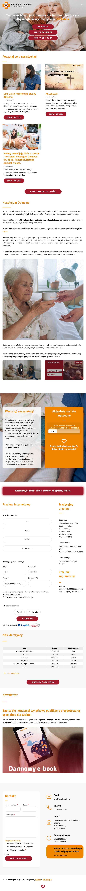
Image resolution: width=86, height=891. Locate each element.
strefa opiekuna (43, 38)
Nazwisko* (32, 566)
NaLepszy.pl (47, 880)
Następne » (15, 673)
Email (7, 855)
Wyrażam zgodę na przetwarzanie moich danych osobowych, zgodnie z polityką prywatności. (20, 846)
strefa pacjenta (43, 32)
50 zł (27, 521)
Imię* (5, 566)
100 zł (27, 530)
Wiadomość (10, 815)
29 (9, 673)
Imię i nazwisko (11, 805)
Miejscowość (33, 578)
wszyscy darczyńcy (43, 682)
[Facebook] (43, 886)
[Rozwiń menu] (81, 5)
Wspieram (27, 619)
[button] (22, 370)
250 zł (27, 539)
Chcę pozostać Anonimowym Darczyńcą (19, 597)
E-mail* (5, 578)
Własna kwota (27, 548)
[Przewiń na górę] (81, 887)
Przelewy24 (33, 612)
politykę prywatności (29, 592)
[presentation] (22, 77)
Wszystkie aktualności (43, 191)
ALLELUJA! (52, 93)
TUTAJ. (5, 231)
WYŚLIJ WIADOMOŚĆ (18, 859)
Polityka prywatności (13, 841)
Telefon (25, 805)
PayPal (19, 612)
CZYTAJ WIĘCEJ (15, 118)
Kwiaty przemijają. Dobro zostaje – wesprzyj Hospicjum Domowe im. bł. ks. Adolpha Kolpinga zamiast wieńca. (21, 158)
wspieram (43, 26)
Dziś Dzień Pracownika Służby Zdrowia (20, 95)
